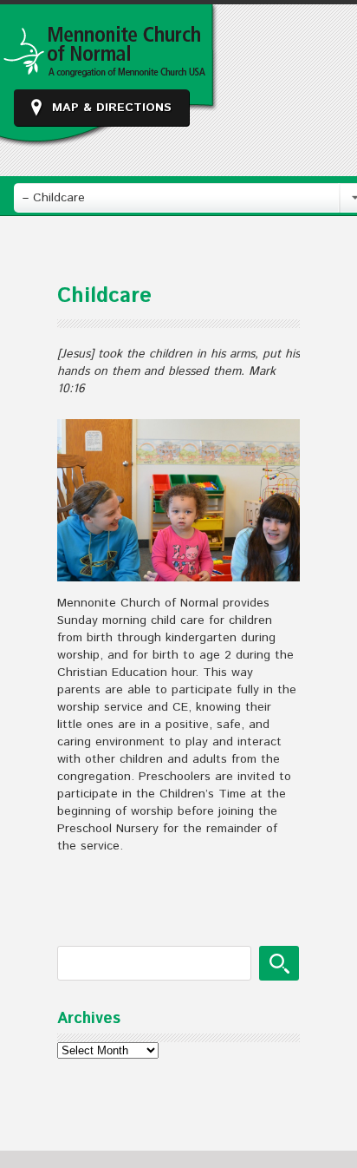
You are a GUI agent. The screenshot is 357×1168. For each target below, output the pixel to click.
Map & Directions (112, 107)
